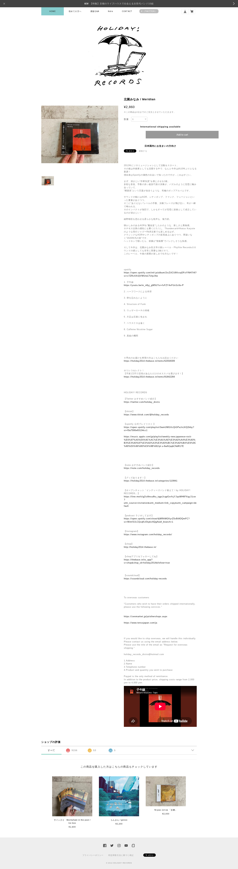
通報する (143, 151)
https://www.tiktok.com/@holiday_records (146, 414)
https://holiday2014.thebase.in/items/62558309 (149, 361)
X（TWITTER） (149, 11)
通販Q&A (94, 11)
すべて (51, 750)
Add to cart (182, 134)
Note (110, 11)
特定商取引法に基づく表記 (121, 855)
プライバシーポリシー (92, 855)
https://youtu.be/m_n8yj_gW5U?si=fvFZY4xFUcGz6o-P (154, 285)
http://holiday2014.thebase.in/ (140, 547)
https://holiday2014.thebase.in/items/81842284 (149, 377)
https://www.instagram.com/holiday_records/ (148, 534)
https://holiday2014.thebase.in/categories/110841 (150, 481)
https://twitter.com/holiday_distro (142, 402)
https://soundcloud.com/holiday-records (145, 578)
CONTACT (127, 11)
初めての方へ (75, 11)
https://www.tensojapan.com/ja (140, 623)
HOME (52, 11)
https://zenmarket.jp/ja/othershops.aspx (145, 616)
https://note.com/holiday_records (142, 468)
